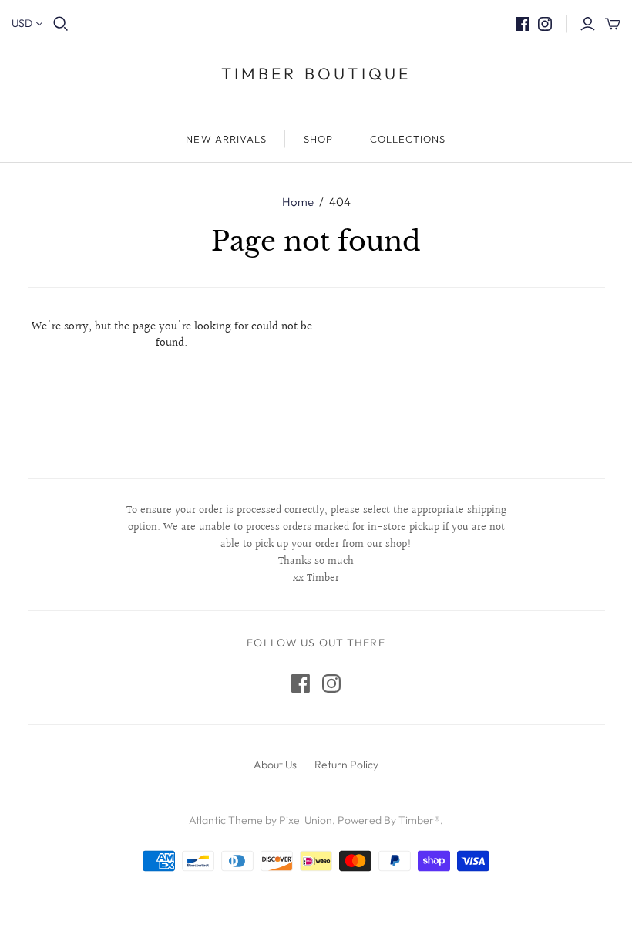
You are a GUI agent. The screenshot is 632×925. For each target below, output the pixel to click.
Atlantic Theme (226, 820)
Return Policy (346, 764)
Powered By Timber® (389, 820)
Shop (318, 139)
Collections (407, 139)
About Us (275, 764)
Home (298, 201)
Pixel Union (305, 820)
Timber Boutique (316, 73)
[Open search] (61, 24)
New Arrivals (226, 139)
